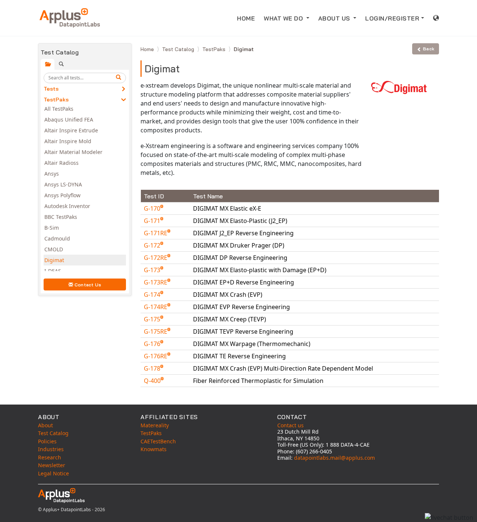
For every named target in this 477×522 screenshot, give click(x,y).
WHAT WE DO (284, 18)
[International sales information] (436, 18)
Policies (47, 441)
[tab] (47, 64)
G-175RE (156, 331)
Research (49, 457)
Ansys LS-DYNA (63, 184)
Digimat (54, 260)
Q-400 (153, 381)
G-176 (153, 344)
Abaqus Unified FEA (68, 119)
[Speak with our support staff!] (449, 517)
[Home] (69, 18)
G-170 (153, 208)
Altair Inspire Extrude (71, 130)
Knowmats (153, 449)
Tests (51, 88)
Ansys (51, 173)
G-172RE (156, 258)
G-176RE (156, 356)
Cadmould (57, 238)
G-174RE (156, 307)
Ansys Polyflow (62, 195)
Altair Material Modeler (73, 151)
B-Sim (51, 227)
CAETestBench (158, 441)
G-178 (153, 368)
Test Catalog (179, 49)
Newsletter (51, 465)
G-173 (153, 270)
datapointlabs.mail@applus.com (334, 457)
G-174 (153, 294)
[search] (120, 78)
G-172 (153, 245)
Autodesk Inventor (67, 206)
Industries (51, 449)
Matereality (154, 425)
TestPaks (56, 99)
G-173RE (156, 282)
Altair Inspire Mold (67, 141)
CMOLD (53, 249)
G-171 (153, 221)
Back (428, 48)
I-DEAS (52, 270)
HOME (246, 18)
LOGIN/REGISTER (392, 18)
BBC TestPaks (60, 216)
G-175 (153, 319)
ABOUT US (335, 18)
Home (147, 49)
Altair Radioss (61, 162)
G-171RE (156, 233)
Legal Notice (53, 473)
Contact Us (88, 284)
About (45, 425)
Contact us (290, 425)
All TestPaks (58, 108)
